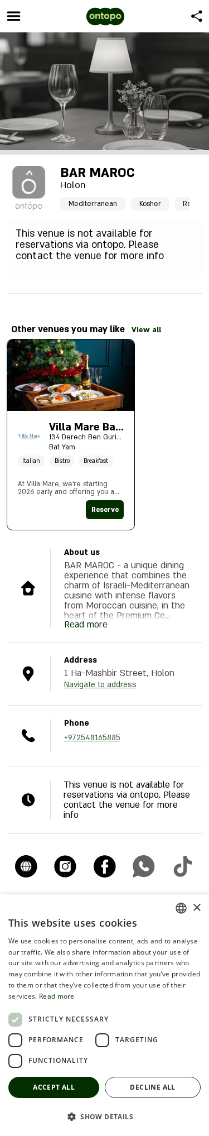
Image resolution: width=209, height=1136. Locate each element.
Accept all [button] (54, 1087)
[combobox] (181, 908)
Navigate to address (100, 684)
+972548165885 (92, 737)
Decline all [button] (152, 1087)
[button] (104, 1116)
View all (146, 330)
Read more (57, 996)
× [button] (196, 908)
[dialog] (104, 1015)
